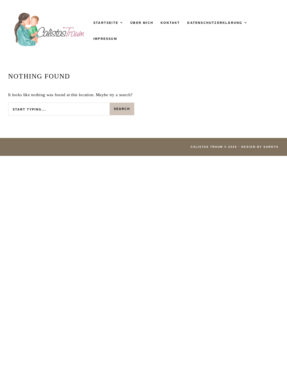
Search (122, 108)
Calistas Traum (207, 146)
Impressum (105, 38)
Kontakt (170, 22)
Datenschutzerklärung (214, 22)
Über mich (141, 22)
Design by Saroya (260, 146)
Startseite (105, 22)
